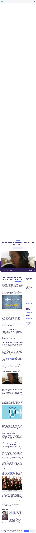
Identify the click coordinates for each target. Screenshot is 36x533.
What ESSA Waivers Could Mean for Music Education (29, 307)
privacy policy (18, 531)
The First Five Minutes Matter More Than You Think (29, 322)
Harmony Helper (18, 281)
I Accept (26, 531)
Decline (32, 531)
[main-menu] (34, 1)
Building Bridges (28, 315)
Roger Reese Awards (11, 358)
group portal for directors (9, 472)
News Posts (7, 269)
